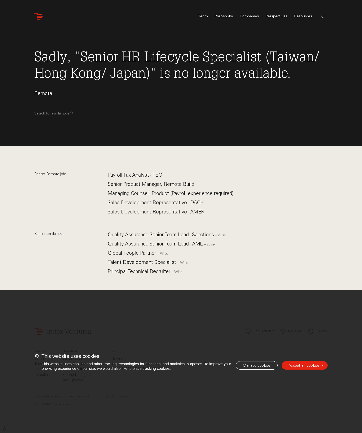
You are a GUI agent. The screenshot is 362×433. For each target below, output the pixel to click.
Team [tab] (203, 16)
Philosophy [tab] (224, 16)
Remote (43, 93)
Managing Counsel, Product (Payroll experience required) (170, 193)
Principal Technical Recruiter (140, 271)
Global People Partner (133, 253)
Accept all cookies (304, 365)
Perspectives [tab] (276, 16)
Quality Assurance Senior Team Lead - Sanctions (161, 234)
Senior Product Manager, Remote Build (151, 184)
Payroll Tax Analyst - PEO (135, 175)
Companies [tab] (249, 16)
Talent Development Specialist (143, 262)
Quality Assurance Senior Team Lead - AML (156, 244)
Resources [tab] (303, 16)
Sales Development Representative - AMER (156, 212)
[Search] (323, 16)
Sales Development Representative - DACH (156, 202)
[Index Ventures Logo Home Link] (38, 16)
